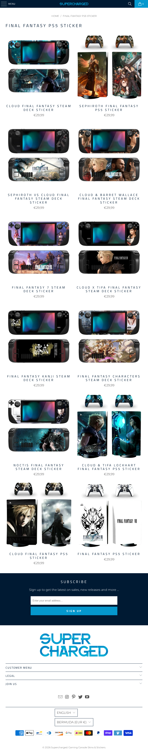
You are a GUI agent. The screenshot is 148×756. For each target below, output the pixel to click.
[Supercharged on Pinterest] (74, 697)
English (64, 713)
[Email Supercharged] (60, 697)
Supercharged (59, 747)
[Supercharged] (74, 4)
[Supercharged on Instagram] (67, 697)
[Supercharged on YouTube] (87, 697)
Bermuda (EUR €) (72, 722)
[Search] (130, 4)
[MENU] (2, 4)
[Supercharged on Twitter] (80, 697)
